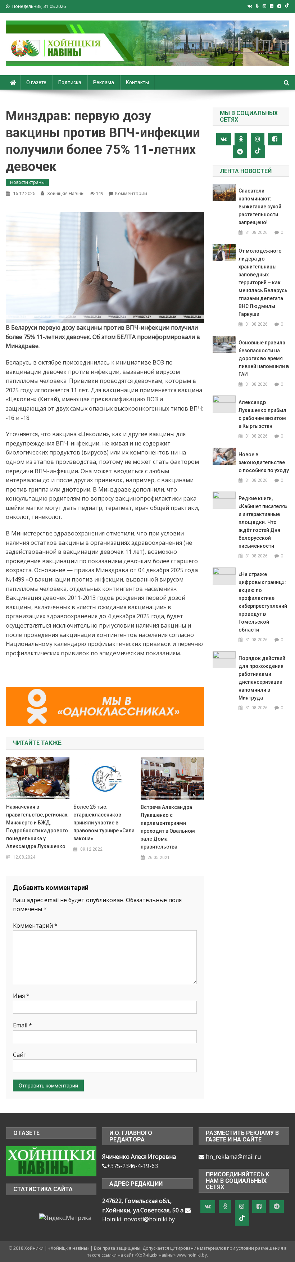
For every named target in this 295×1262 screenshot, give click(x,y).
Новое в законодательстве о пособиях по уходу (264, 462)
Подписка (69, 82)
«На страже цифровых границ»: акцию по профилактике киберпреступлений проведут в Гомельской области (263, 602)
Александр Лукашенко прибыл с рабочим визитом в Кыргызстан (262, 414)
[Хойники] (51, 1160)
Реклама (103, 82)
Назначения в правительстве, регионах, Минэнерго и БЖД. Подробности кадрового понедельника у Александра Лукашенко (37, 826)
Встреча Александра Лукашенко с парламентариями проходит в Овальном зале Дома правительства (168, 827)
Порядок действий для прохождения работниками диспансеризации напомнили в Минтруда (262, 678)
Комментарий (35, 925)
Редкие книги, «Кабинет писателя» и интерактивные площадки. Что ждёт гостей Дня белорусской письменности (263, 522)
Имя (21, 996)
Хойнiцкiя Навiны (66, 193)
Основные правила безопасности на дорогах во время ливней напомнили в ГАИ (264, 358)
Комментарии (131, 193)
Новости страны (27, 182)
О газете (36, 82)
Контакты (137, 82)
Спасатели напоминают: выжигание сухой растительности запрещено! (260, 206)
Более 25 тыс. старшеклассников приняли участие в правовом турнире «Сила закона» (104, 822)
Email (22, 1025)
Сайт (20, 1055)
